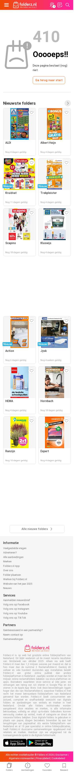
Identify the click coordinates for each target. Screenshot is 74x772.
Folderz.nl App (11, 565)
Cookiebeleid (58, 758)
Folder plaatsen (12, 574)
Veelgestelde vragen (14, 548)
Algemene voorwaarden (21, 758)
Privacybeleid (43, 758)
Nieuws (7, 588)
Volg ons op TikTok (14, 617)
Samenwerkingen (13, 639)
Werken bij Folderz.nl (15, 579)
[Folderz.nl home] (25, 5)
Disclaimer (61, 754)
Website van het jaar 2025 (17, 583)
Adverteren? (10, 552)
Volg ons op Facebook (16, 604)
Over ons (8, 570)
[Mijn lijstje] (60, 5)
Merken (7, 561)
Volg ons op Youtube (15, 613)
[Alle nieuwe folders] (68, 103)
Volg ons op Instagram (16, 608)
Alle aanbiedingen (13, 557)
